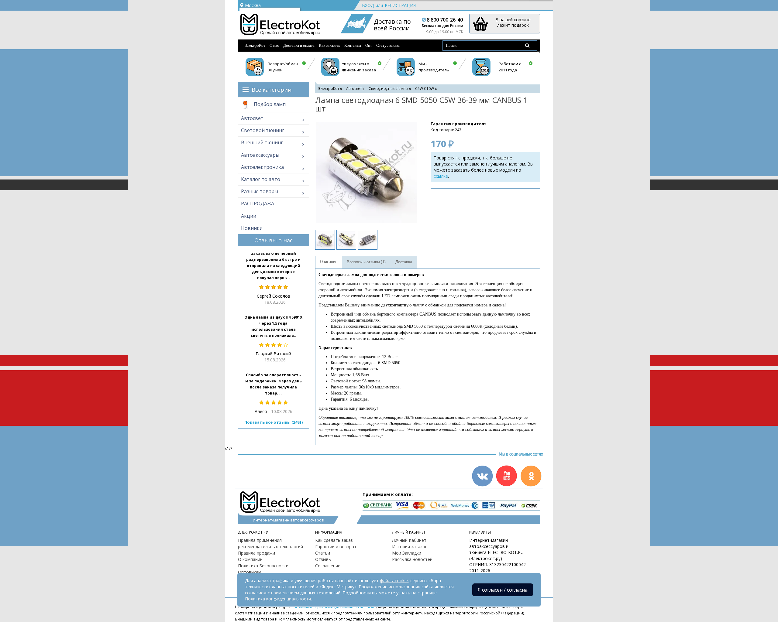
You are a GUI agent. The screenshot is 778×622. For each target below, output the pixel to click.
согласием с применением (272, 593)
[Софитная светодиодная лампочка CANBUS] (366, 172)
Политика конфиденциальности (278, 599)
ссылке (441, 176)
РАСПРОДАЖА (257, 203)
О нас (274, 45)
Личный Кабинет (409, 540)
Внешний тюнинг (262, 142)
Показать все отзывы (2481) (273, 422)
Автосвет (252, 118)
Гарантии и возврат (335, 546)
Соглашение (327, 566)
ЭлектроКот (255, 45)
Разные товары (259, 191)
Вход (368, 5)
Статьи (322, 553)
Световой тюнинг (262, 130)
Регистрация (400, 5)
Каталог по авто (260, 179)
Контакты (352, 45)
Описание (328, 261)
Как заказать (329, 45)
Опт (368, 45)
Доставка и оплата (299, 45)
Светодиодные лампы (388, 88)
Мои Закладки (406, 553)
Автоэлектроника (262, 167)
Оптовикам (249, 572)
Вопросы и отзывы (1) (366, 262)
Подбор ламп (269, 104)
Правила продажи (256, 553)
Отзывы (323, 559)
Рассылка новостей (412, 559)
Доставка (403, 262)
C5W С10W (424, 88)
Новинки (252, 228)
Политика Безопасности (263, 566)
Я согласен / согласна (503, 589)
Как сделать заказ (334, 540)
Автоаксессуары (260, 155)
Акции (248, 216)
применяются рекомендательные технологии (333, 606)
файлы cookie (394, 580)
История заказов (410, 546)
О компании (250, 559)
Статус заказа (388, 45)
